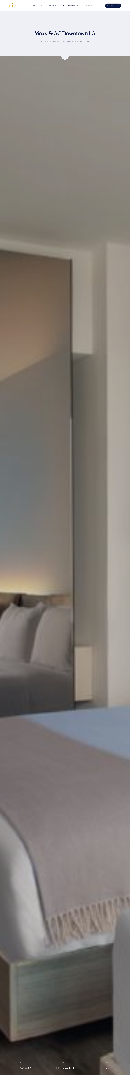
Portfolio (38, 5)
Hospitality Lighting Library (62, 5)
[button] (60, 5)
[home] (16, 5)
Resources (88, 5)
